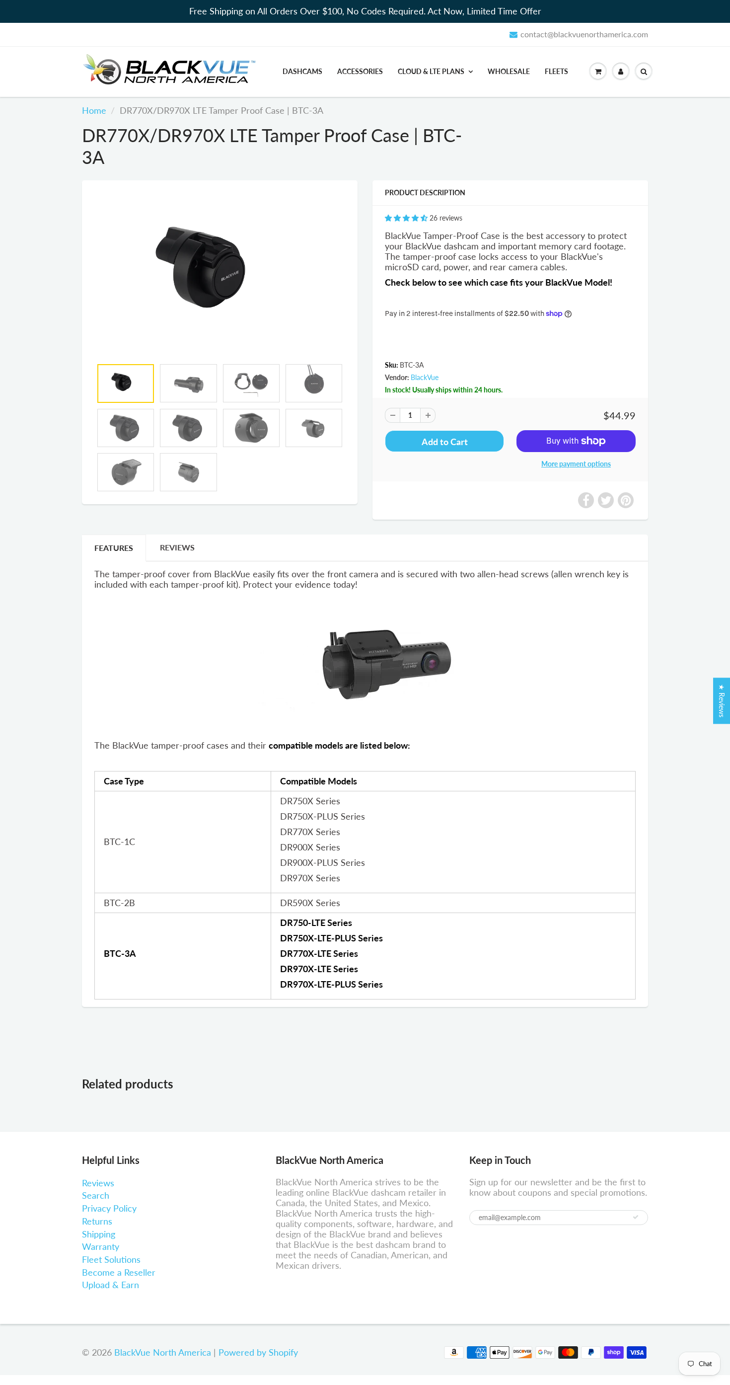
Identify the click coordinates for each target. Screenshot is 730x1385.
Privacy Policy (109, 1208)
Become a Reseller (118, 1272)
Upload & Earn (110, 1284)
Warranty (100, 1246)
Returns (97, 1221)
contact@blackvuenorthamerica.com (584, 34)
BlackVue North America (162, 1352)
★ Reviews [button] (722, 700)
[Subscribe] (635, 1217)
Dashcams (302, 71)
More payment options (576, 464)
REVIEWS (177, 547)
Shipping (98, 1234)
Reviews (98, 1182)
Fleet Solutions (111, 1259)
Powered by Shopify (258, 1352)
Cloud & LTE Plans (431, 71)
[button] (407, 218)
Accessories (360, 71)
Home (94, 110)
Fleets (556, 71)
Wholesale (509, 71)
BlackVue (424, 377)
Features (113, 547)
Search (95, 1195)
